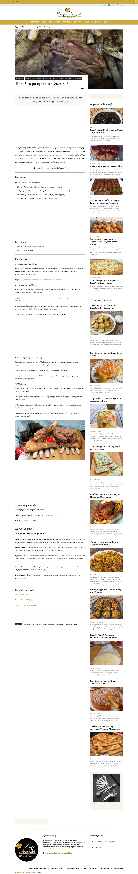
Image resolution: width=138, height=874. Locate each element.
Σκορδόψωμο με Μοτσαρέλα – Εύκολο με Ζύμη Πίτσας (104, 281)
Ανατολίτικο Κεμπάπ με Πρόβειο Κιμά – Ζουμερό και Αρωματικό (105, 201)
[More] (54, 637)
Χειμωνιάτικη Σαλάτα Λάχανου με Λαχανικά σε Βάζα (106, 399)
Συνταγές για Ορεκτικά (96, 338)
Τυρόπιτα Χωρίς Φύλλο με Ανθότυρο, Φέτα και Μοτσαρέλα (105, 727)
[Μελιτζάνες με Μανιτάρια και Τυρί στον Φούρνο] (106, 607)
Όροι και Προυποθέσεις (39, 868)
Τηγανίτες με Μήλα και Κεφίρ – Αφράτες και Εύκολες (104, 543)
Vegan (92, 127)
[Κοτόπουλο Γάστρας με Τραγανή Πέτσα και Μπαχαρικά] (106, 512)
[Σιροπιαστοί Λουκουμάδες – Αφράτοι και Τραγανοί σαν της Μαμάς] (106, 225)
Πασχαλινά (77, 78)
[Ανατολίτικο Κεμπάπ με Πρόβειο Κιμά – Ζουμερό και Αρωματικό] (106, 187)
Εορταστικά (68, 78)
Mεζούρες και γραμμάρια (111, 868)
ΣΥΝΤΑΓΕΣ (35, 22)
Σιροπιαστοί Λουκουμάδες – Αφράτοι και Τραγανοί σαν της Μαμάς (104, 241)
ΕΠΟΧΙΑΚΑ (78, 22)
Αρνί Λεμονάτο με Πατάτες (24, 594)
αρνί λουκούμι (37, 624)
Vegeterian (94, 575)
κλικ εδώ (56, 97)
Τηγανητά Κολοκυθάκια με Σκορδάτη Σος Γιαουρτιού (102, 306)
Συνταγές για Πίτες (95, 759)
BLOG (87, 22)
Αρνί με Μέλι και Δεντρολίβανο (25, 605)
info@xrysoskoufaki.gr (63, 853)
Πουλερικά (93, 527)
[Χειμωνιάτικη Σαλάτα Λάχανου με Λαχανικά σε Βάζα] (106, 416)
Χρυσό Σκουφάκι (22, 872)
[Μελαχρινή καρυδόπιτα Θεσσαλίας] (106, 153)
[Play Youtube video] (50, 440)
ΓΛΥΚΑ (44, 22)
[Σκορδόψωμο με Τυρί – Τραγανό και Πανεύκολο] (106, 464)
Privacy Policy (91, 868)
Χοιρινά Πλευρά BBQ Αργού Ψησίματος (28, 600)
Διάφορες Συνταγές (95, 236)
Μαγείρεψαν (26, 27)
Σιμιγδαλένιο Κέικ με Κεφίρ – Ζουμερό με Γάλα (104, 682)
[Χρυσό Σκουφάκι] (69, 13)
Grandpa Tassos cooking (33, 78)
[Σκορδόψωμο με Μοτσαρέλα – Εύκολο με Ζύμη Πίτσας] (106, 267)
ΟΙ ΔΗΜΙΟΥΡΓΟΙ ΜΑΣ (99, 22)
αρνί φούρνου (59, 624)
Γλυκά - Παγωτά (95, 164)
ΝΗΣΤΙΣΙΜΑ (67, 22)
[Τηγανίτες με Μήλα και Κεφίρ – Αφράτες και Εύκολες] (106, 560)
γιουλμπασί (68, 624)
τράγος (76, 624)
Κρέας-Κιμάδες (58, 78)
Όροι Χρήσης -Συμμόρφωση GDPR (67, 868)
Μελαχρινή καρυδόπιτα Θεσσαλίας (106, 166)
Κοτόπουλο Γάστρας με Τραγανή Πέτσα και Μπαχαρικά (105, 495)
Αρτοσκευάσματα (95, 479)
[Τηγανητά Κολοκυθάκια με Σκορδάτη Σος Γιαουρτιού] (106, 323)
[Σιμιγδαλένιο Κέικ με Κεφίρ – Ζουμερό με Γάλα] (106, 699)
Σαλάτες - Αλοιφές (95, 431)
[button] (120, 22)
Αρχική (17, 27)
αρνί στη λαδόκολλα (48, 624)
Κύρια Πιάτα (47, 78)
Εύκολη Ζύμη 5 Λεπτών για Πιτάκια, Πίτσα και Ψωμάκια (103, 636)
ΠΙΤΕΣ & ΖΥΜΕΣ (55, 22)
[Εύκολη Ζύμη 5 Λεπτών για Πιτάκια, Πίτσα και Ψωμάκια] (106, 653)
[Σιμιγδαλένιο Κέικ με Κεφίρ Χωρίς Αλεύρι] (106, 371)
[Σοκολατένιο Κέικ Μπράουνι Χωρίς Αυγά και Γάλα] (106, 116)
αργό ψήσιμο (27, 624)
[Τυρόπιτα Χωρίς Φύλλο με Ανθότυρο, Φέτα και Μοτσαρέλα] (106, 744)
